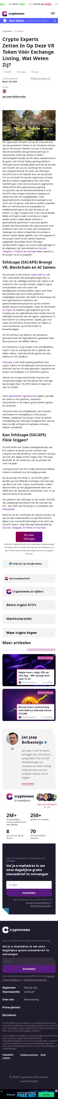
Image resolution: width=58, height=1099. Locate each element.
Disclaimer (9, 1015)
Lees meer (28, 783)
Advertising (31, 999)
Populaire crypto (7, 1056)
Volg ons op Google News (27, 563)
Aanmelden (29, 892)
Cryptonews (6, 31)
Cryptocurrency (29, 1054)
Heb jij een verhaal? (31, 990)
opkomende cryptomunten (23, 395)
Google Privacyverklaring (37, 902)
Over (43, 1054)
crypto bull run (38, 274)
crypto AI (10, 309)
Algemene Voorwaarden (10, 990)
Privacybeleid (10, 1007)
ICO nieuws (18, 31)
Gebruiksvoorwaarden (40, 905)
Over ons (8, 999)
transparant (8, 509)
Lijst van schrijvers (47, 804)
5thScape (7, 362)
